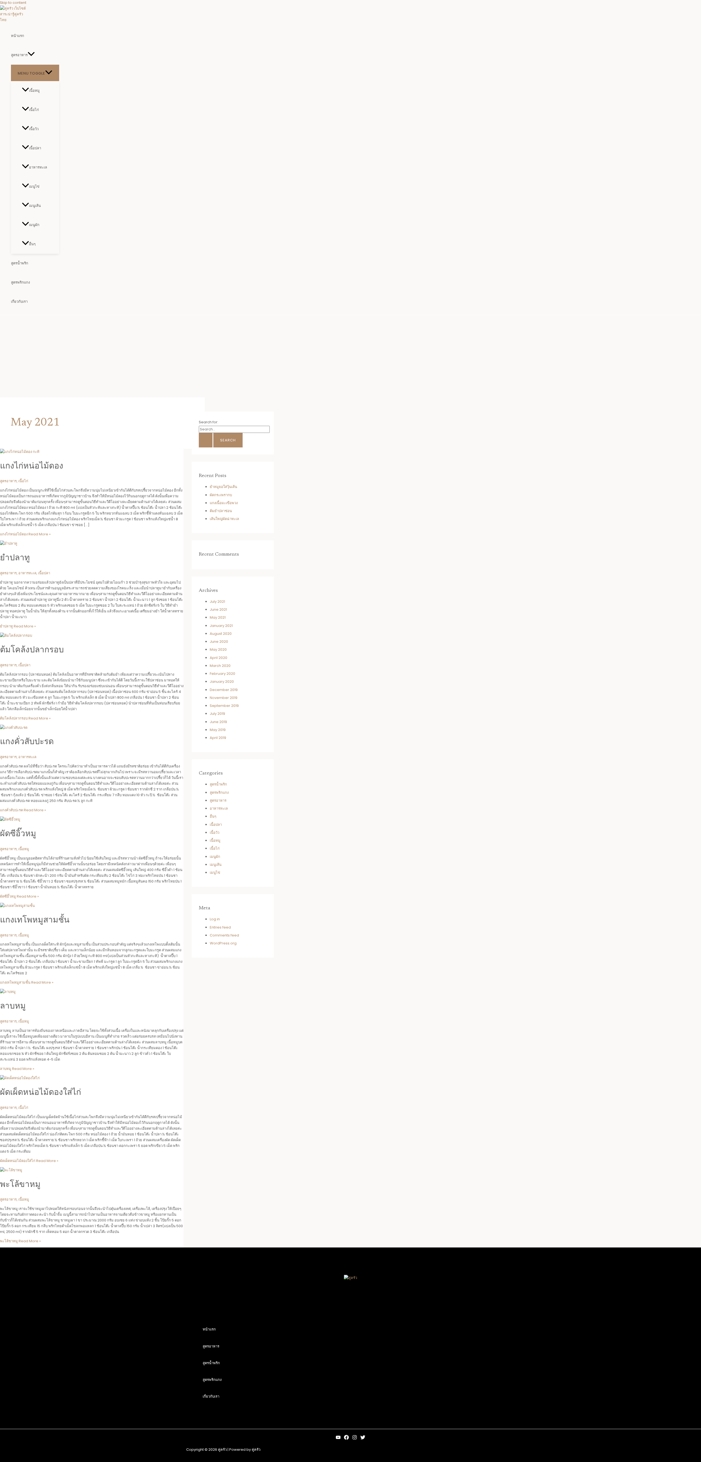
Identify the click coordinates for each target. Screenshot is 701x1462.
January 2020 (222, 681)
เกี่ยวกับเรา (19, 301)
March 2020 (220, 665)
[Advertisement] (350, 356)
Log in (215, 919)
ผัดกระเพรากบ (221, 495)
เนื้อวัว (34, 129)
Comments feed (224, 935)
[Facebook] (346, 1438)
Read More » (25, 534)
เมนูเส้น (35, 205)
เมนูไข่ (34, 186)
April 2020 (218, 657)
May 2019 (218, 729)
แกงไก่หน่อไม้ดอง (31, 466)
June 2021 (218, 609)
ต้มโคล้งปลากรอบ (32, 650)
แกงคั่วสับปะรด (27, 742)
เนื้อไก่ (34, 109)
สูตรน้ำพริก (19, 263)
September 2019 (224, 705)
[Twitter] (362, 1438)
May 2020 (218, 649)
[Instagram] (354, 1438)
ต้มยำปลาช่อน (221, 510)
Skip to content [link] (13, 2)
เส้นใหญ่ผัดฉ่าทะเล (224, 518)
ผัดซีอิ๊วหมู (18, 834)
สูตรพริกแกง (20, 282)
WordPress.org (223, 943)
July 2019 (217, 713)
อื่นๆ (32, 244)
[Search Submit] (205, 440)
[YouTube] (338, 1438)
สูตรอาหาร (19, 55)
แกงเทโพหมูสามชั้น (35, 920)
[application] (31, 55)
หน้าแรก (17, 35)
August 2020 (221, 633)
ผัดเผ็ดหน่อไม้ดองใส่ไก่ (40, 1093)
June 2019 (218, 721)
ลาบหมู (13, 1007)
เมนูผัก (34, 224)
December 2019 (224, 689)
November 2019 (223, 697)
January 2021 (221, 625)
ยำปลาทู (15, 558)
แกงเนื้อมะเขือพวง (224, 503)
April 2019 (218, 737)
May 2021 (218, 617)
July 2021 (217, 601)
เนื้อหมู (34, 90)
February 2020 (222, 673)
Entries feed (220, 927)
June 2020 (219, 641)
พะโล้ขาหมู (20, 1185)
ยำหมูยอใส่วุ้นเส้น (223, 486)
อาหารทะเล (38, 167)
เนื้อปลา (35, 148)
